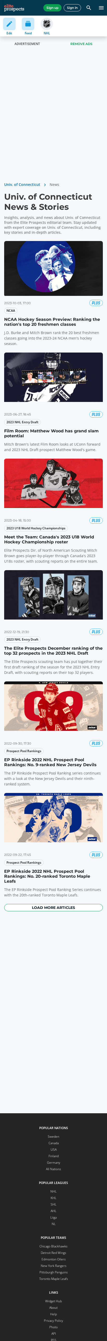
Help (53, 1314)
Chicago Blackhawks (53, 1246)
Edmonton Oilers (54, 1259)
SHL (53, 1204)
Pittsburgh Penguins (53, 1272)
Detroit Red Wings (53, 1253)
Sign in (72, 8)
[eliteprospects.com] (14, 7)
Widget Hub (53, 1301)
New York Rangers (53, 1266)
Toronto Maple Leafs (53, 1279)
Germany (53, 1162)
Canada (54, 1143)
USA (54, 1149)
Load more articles (53, 907)
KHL (53, 1198)
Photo (53, 1327)
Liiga (53, 1217)
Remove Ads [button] (81, 44)
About (53, 1307)
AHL (53, 1211)
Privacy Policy (53, 1320)
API (53, 1333)
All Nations (53, 1169)
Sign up (52, 8)
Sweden (53, 1136)
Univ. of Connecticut (22, 184)
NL (54, 1224)
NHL (53, 1191)
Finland (54, 1156)
